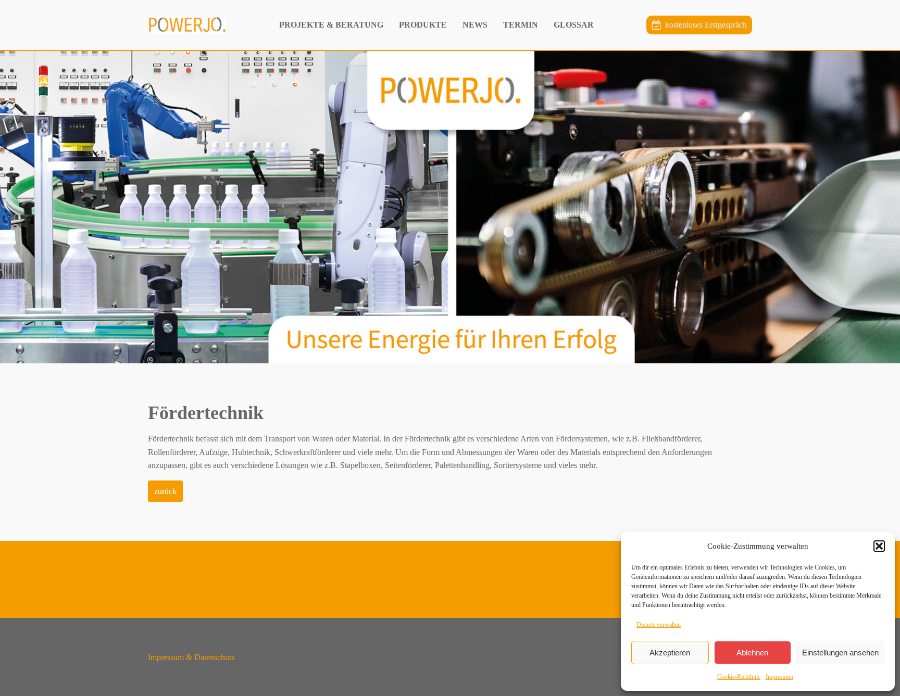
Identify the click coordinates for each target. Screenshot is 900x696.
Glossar (574, 24)
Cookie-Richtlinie (738, 676)
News (475, 24)
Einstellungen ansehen (840, 652)
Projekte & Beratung (331, 24)
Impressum (779, 676)
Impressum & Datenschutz (191, 657)
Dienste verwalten (658, 624)
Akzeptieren (669, 652)
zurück (165, 491)
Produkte (423, 24)
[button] (879, 546)
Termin (520, 24)
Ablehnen (752, 652)
